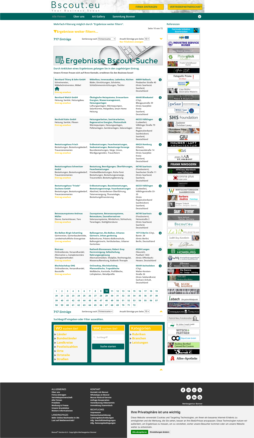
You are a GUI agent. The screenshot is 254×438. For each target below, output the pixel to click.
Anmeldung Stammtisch (101, 405)
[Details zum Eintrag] (160, 80)
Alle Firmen (59, 16)
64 (90, 305)
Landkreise (65, 342)
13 (123, 291)
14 (129, 291)
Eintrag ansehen (63, 92)
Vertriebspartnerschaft (62, 397)
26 (90, 295)
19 (156, 291)
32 (123, 295)
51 (123, 300)
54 (140, 300)
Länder (62, 334)
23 (73, 295)
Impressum (95, 412)
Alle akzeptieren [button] (139, 432)
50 (117, 300)
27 (95, 295)
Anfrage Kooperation (99, 400)
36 (145, 295)
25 (84, 295)
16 (140, 291)
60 (67, 305)
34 (134, 295)
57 (156, 300)
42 (73, 300)
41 (67, 300)
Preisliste (56, 402)
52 (129, 300)
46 (95, 300)
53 (134, 300)
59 (62, 305)
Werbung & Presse (60, 405)
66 (101, 305)
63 (84, 305)
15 (134, 291)
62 (79, 305)
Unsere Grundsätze (60, 408)
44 (84, 300)
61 (73, 305)
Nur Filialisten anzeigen (131, 41)
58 (56, 305)
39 (56, 300)
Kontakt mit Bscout (99, 392)
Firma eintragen (59, 395)
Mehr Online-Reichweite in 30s (65, 417)
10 (106, 291)
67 (106, 305)
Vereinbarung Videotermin (102, 402)
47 (101, 300)
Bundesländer (67, 338)
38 (156, 295)
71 (129, 305)
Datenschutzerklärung (100, 415)
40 (62, 300)
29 (106, 295)
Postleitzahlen (67, 346)
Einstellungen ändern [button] (159, 432)
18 (151, 291)
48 (106, 300)
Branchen (139, 338)
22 (67, 295)
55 (145, 300)
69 (117, 305)
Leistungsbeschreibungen (102, 417)
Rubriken (139, 334)
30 (112, 295)
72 (134, 305)
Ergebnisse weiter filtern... (77, 31)
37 (151, 295)
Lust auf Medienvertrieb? (63, 420)
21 (62, 295)
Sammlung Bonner (124, 16)
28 (101, 295)
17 (145, 291)
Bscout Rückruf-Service (100, 397)
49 (112, 300)
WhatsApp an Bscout (99, 395)
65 (95, 305)
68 (112, 305)
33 (129, 295)
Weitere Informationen (62, 410)
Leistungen (140, 342)
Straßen (62, 359)
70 (123, 305)
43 (79, 300)
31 (117, 295)
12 (117, 291)
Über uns (78, 16)
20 (56, 295)
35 (140, 295)
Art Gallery (98, 16)
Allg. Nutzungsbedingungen (102, 423)
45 (90, 300)
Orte (60, 351)
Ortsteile (63, 355)
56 (151, 300)
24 (79, 295)
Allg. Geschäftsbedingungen (103, 420)
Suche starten (108, 346)
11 (112, 291)
